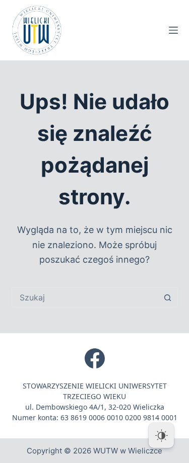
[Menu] (173, 30)
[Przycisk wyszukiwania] (167, 297)
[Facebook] (95, 358)
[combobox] (85, 297)
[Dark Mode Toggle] (161, 435)
